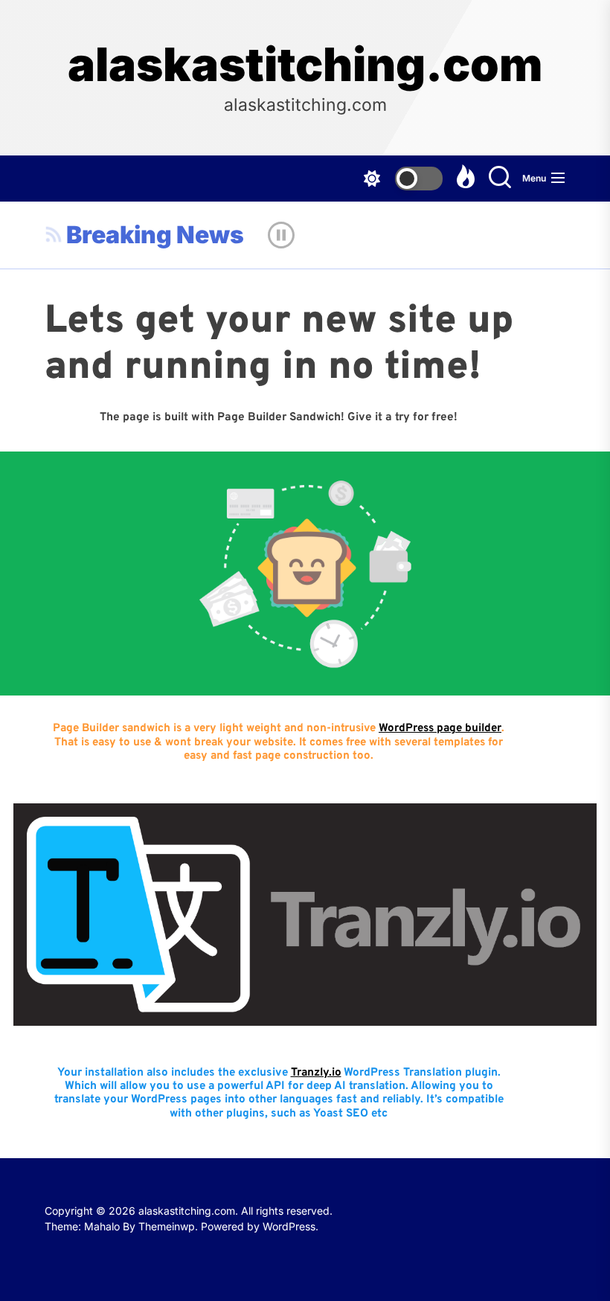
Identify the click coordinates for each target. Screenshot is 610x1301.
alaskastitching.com (305, 64)
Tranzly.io (316, 1073)
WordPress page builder (440, 729)
